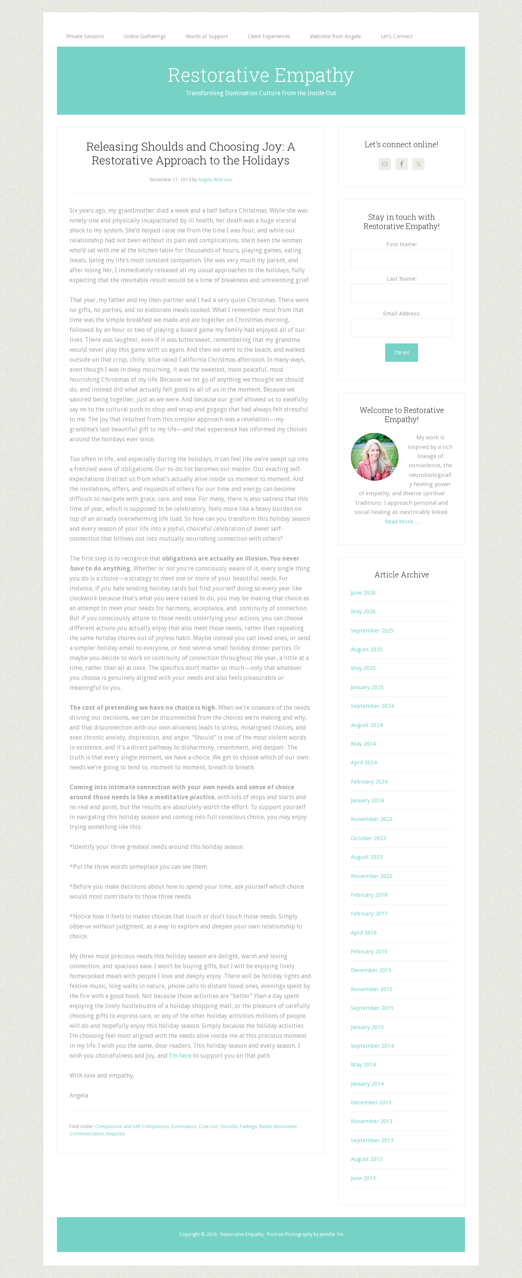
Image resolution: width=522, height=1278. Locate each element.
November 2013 (371, 1121)
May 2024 (363, 743)
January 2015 (367, 1027)
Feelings (248, 1126)
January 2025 (367, 687)
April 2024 (364, 762)
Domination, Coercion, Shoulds (204, 1126)
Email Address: (402, 313)
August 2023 (367, 857)
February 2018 (369, 894)
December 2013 (371, 1102)
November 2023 (371, 819)
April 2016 (364, 932)
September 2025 (372, 630)
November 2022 (371, 876)
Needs (265, 1126)
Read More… (402, 521)
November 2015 (371, 989)
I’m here (180, 1055)
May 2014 (363, 1064)
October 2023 (368, 838)
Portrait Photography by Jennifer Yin (305, 1234)
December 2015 (371, 970)
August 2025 (367, 649)
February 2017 (369, 913)
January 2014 (367, 1083)
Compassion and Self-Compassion (132, 1126)
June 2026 (363, 592)
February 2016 (369, 951)
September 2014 (372, 1045)
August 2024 (367, 725)
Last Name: (402, 278)
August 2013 (367, 1159)
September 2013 (372, 1140)
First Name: (401, 244)
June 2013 (363, 1178)
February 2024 (369, 781)
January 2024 (367, 800)
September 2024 (372, 705)
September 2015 (372, 1008)
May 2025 (363, 668)
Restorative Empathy (261, 74)
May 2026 (363, 611)
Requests (115, 1134)
